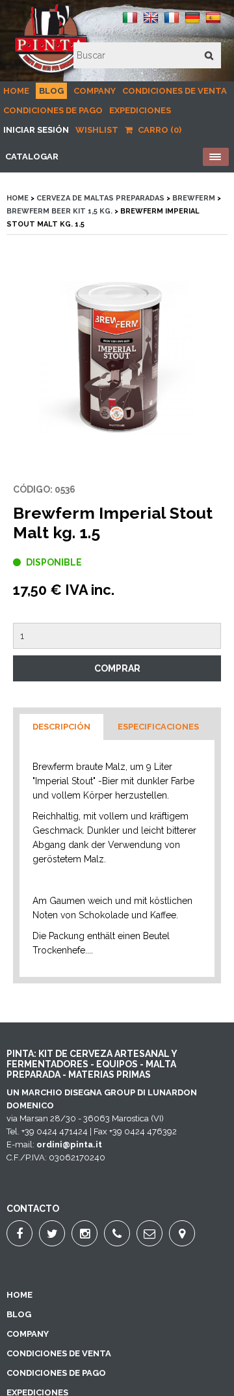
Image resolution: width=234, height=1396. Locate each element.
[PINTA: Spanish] (213, 22)
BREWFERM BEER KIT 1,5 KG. (59, 211)
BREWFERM (193, 198)
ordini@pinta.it (69, 1144)
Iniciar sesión (36, 130)
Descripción (61, 727)
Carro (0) (158, 130)
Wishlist (96, 130)
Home (16, 91)
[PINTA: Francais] (171, 22)
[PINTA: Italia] (130, 22)
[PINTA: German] (192, 22)
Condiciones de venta (174, 91)
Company (94, 91)
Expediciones (140, 110)
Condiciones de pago (53, 110)
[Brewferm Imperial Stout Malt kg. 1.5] (117, 359)
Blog (51, 91)
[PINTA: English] (151, 22)
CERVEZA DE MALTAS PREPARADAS (100, 198)
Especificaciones (158, 727)
